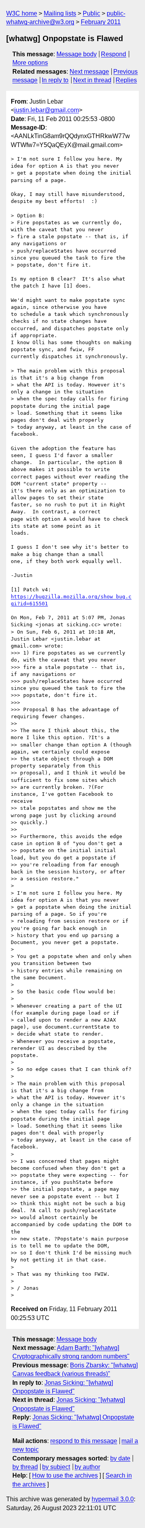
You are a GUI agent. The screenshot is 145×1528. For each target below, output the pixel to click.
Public (91, 13)
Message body (76, 54)
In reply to (55, 80)
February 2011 (101, 22)
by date (120, 1458)
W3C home (21, 13)
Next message (89, 71)
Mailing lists (60, 13)
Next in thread (92, 80)
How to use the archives (65, 1475)
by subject (56, 1467)
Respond (113, 54)
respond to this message (83, 1441)
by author (87, 1467)
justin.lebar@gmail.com (46, 110)
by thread (25, 1467)
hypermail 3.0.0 (113, 1499)
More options (30, 62)
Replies (126, 80)
